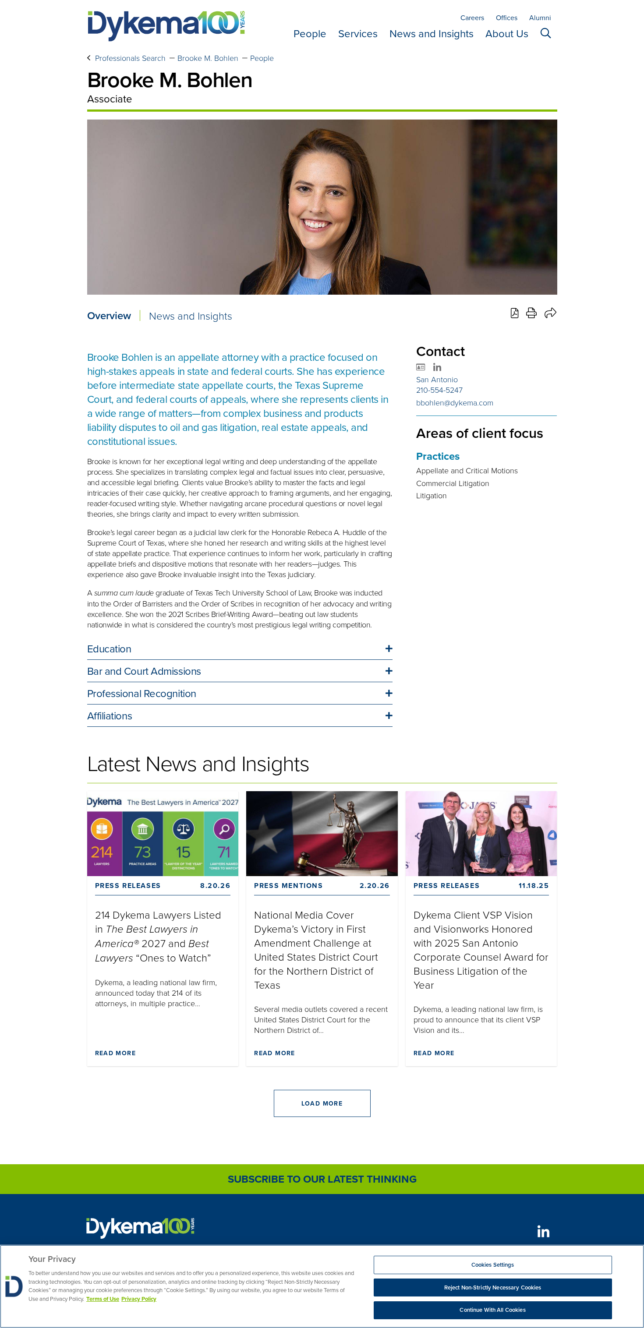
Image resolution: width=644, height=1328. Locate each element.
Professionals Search (130, 58)
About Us (506, 33)
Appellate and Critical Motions (467, 470)
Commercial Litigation (452, 483)
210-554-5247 (439, 389)
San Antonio (437, 379)
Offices (506, 17)
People (310, 33)
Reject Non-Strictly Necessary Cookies (492, 1287)
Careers (472, 17)
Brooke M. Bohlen (207, 58)
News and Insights (431, 33)
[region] (322, 1286)
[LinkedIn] (543, 1231)
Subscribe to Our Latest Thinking (322, 1179)
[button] (240, 648)
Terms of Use (102, 1299)
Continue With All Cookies (492, 1310)
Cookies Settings (492, 1265)
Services (358, 33)
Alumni (540, 17)
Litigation (431, 495)
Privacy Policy (138, 1299)
